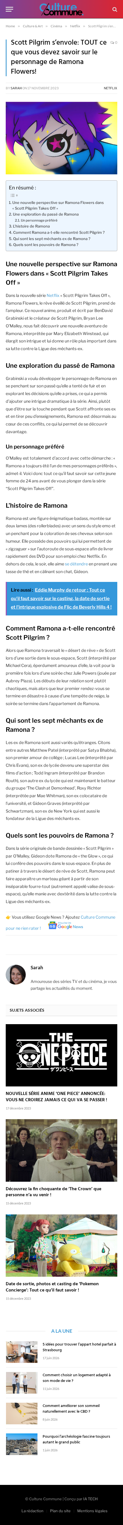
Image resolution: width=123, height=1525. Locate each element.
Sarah (16, 88)
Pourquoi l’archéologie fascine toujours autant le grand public (76, 1439)
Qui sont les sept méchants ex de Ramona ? (51, 238)
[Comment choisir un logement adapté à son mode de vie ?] (21, 1383)
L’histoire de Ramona (31, 226)
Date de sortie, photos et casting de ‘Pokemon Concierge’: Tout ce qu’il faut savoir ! (52, 1287)
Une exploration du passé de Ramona (46, 214)
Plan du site (60, 1511)
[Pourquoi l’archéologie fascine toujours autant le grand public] (21, 1444)
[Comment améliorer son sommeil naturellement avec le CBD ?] (21, 1413)
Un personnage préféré (39, 220)
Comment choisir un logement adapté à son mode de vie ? (77, 1378)
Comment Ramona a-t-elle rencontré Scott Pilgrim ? (59, 232)
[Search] (114, 9)
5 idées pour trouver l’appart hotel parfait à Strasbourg (79, 1347)
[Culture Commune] (61, 9)
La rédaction (32, 1511)
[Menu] (9, 9)
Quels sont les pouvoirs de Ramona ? (45, 244)
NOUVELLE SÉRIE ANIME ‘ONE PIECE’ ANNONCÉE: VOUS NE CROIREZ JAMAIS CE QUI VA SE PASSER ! (56, 1097)
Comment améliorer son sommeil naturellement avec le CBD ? (71, 1409)
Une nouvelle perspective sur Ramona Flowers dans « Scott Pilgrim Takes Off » (58, 205)
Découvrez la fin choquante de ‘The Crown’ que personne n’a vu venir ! (53, 1192)
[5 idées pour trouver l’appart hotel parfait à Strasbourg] (21, 1352)
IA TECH (90, 1499)
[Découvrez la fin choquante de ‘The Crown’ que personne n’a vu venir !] (61, 1150)
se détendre (76, 564)
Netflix (110, 88)
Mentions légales (92, 1511)
